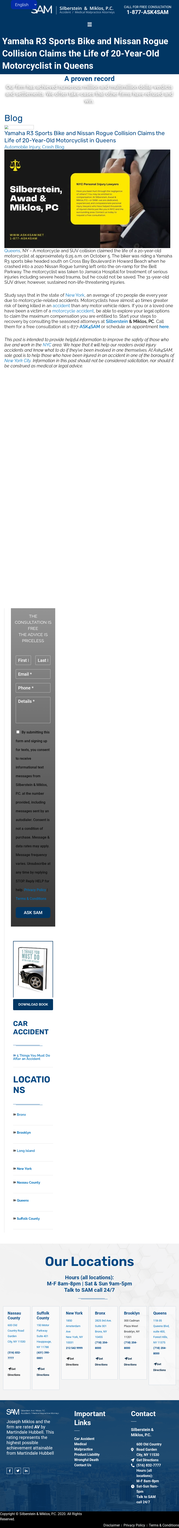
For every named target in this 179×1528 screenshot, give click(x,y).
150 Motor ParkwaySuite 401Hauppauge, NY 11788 (44, 1336)
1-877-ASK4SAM (148, 12)
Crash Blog (53, 147)
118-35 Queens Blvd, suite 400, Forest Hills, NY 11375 (161, 1331)
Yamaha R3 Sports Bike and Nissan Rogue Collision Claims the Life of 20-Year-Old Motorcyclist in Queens (85, 53)
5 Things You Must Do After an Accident (31, 1057)
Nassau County (28, 1182)
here (164, 326)
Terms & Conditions (31, 899)
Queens (12, 250)
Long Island (26, 1151)
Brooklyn (23, 1133)
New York (74, 295)
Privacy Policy (35, 890)
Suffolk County (28, 1219)
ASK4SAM (90, 326)
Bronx (21, 1115)
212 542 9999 (74, 1348)
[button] (89, 25)
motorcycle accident (73, 311)
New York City (17, 360)
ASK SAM (33, 912)
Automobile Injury (22, 147)
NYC (47, 344)
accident (61, 305)
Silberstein (117, 321)
